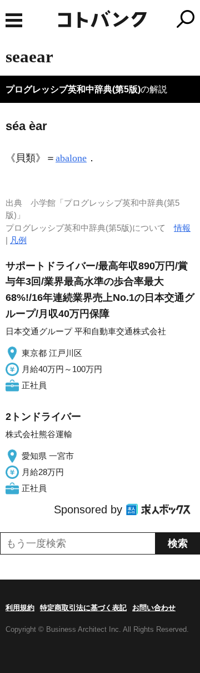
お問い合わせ (154, 607)
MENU (14, 20)
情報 (182, 227)
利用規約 (20, 607)
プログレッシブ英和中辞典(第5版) (73, 89)
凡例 (18, 240)
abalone (71, 158)
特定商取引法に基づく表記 (83, 607)
